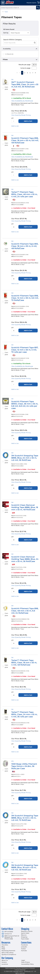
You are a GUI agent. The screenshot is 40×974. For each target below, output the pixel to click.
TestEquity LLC (28, 971)
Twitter (23, 948)
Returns (23, 935)
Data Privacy (25, 962)
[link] (17, 72)
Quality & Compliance (9, 954)
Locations (5, 964)
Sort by (5, 33)
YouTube (24, 950)
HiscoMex (5, 945)
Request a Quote (26, 931)
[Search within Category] (35, 43)
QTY (12, 118)
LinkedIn (24, 947)
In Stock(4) (9, 54)
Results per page (24, 64)
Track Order (25, 939)
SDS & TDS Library (8, 952)
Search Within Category (12, 39)
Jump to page (25, 68)
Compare (6, 88)
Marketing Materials (8, 950)
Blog (3, 947)
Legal (23, 960)
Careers (4, 962)
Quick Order (25, 933)
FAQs (3, 948)
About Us (5, 960)
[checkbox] (3, 54)
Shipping (24, 937)
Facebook (24, 945)
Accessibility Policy (27, 964)
